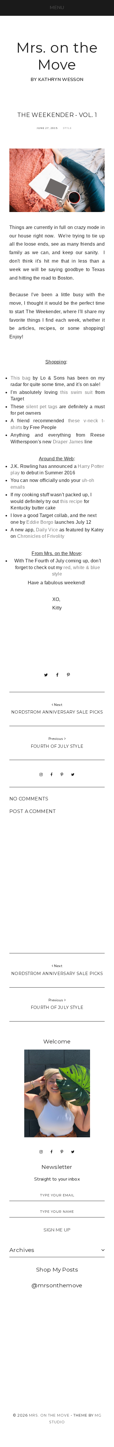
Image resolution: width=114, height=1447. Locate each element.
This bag (20, 377)
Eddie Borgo (39, 522)
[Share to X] (46, 675)
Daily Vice (47, 529)
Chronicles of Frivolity (40, 536)
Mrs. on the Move (57, 56)
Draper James (68, 441)
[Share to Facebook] (57, 675)
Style (67, 128)
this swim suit (76, 392)
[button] (57, 7)
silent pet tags (41, 406)
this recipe (71, 501)
